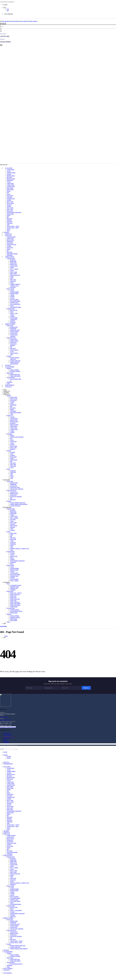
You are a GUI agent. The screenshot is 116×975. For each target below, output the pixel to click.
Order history (7, 738)
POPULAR (8, 235)
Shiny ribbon (13, 620)
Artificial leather (11, 172)
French (9, 758)
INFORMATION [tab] (8, 763)
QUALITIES (8, 168)
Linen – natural (14, 580)
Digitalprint (10, 241)
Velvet (8, 229)
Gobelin (9, 200)
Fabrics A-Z (6, 391)
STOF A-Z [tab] (6, 762)
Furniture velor (11, 198)
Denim (8, 191)
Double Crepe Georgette (16, 437)
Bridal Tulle (13, 263)
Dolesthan (9, 434)
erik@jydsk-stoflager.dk (5, 720)
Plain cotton (10, 188)
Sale (4, 623)
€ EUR (5, 4)
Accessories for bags (15, 585)
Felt (8, 192)
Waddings (9, 382)
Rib (8, 217)
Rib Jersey (9, 218)
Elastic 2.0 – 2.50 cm (15, 593)
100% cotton (13, 426)
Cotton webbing (14, 370)
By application (7, 507)
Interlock (12, 449)
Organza (12, 455)
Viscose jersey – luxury (13, 226)
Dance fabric (10, 189)
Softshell (9, 220)
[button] (3, 23)
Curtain (12, 295)
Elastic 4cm (13, 596)
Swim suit (9, 221)
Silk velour (13, 279)
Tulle (8, 224)
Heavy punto (10, 203)
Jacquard (9, 204)
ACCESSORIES (9, 366)
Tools (8, 383)
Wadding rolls (14, 588)
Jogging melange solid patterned (14, 362)
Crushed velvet (11, 186)
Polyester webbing (15, 371)
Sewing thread (11, 377)
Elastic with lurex (15, 602)
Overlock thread (14, 609)
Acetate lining (10, 169)
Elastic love (13, 597)
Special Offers (3, 626)
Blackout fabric (11, 178)
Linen (11, 403)
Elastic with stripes (15, 605)
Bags (8, 583)
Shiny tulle (10, 211)
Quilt (11, 478)
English (5, 755)
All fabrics (6, 232)
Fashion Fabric (11, 258)
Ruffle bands (13, 619)
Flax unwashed (14, 299)
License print (13, 333)
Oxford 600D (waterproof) (14, 212)
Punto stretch (10, 214)
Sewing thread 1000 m (16, 611)
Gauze (12, 270)
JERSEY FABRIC (10, 324)
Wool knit (12, 287)
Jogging (9, 206)
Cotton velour (10, 185)
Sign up (86, 687)
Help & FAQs (7, 733)
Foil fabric (9, 197)
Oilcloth (12, 559)
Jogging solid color (15, 360)
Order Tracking (7, 735)
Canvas (9, 181)
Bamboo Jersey (11, 175)
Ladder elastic (14, 606)
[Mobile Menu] (1, 19)
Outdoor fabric (11, 308)
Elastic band (10, 373)
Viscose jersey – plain (12, 227)
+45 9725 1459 (3, 717)
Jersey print (10, 209)
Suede (12, 305)
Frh (8, 10)
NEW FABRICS (9, 385)
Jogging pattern (14, 331)
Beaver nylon (10, 240)
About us (5, 741)
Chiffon (12, 432)
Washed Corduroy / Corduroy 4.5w (15, 284)
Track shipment (8, 14)
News (5, 389)
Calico (12, 467)
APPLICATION (9, 256)
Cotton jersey (10, 183)
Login (5, 739)
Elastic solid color (15, 374)
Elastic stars (13, 600)
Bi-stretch (9, 177)
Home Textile (10, 289)
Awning (9, 174)
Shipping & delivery (8, 736)
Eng (4, 7)
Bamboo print (14, 327)
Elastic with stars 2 (15, 594)
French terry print (11, 244)
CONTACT (8, 233)
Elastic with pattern (15, 376)
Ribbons (9, 368)
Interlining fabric (14, 586)
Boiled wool (13, 264)
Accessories (6, 582)
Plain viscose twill (15, 275)
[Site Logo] (18, 21)
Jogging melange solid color (14, 358)
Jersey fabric (10, 207)
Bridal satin (10, 180)
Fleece (8, 194)
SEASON (8, 365)
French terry (10, 195)
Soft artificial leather (12, 253)
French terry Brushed (13, 344)
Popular (9, 395)
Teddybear (9, 223)
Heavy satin (10, 201)
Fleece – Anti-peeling (14, 314)
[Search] (0, 30)
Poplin (8, 215)
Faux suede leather (15, 301)
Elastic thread (13, 612)
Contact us (6, 742)
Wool (8, 230)
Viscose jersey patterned (14, 335)
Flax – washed (14, 269)
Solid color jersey (11, 337)
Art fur (8, 171)
